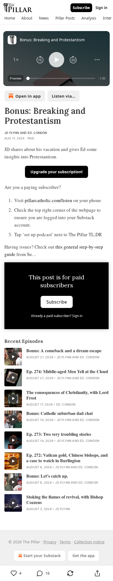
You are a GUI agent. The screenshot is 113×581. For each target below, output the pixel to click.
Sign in (101, 7)
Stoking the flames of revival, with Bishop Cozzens (64, 499)
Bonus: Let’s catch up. (47, 476)
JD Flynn (11, 133)
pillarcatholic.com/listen (48, 200)
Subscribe (81, 7)
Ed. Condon (37, 133)
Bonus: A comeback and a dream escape (63, 350)
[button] (9, 18)
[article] (56, 356)
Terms (65, 541)
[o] (13, 356)
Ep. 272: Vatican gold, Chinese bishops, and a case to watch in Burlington (67, 457)
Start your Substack (42, 555)
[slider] (61, 78)
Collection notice (89, 541)
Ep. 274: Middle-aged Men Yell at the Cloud (67, 371)
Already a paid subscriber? (56, 315)
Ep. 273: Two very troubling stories (58, 434)
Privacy (49, 541)
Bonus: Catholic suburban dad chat (59, 413)
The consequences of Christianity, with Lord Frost (67, 395)
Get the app (83, 555)
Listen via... (63, 96)
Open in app (28, 96)
